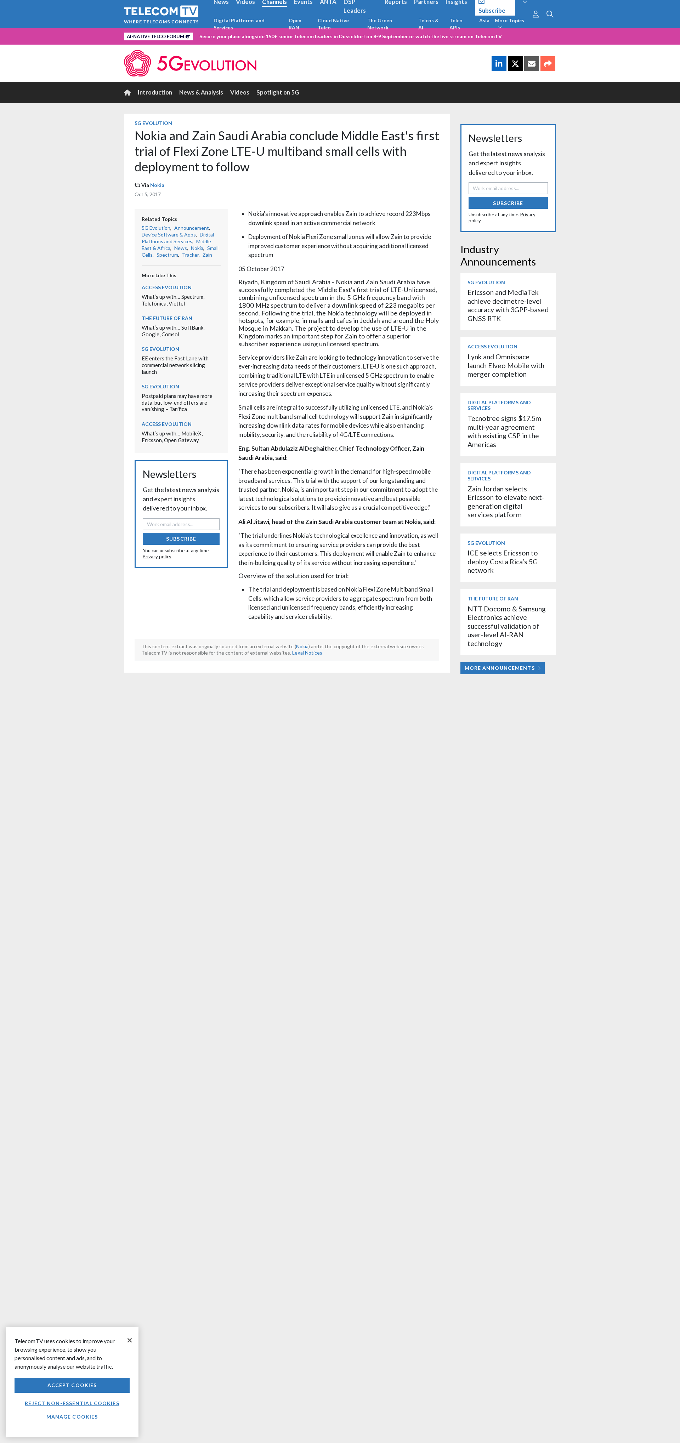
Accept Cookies (72, 1385)
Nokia (157, 185)
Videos (239, 92)
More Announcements (500, 668)
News (180, 248)
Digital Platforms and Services (239, 23)
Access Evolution (167, 287)
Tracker (190, 255)
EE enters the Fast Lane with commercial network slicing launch (175, 365)
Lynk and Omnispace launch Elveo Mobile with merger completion (506, 365)
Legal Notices (307, 653)
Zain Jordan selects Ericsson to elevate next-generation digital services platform (506, 502)
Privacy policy (157, 556)
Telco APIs (456, 23)
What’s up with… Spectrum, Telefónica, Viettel (173, 300)
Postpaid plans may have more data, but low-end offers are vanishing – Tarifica (177, 402)
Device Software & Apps (169, 235)
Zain (207, 255)
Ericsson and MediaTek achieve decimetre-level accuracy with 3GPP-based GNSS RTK (508, 305)
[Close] (129, 1340)
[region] (72, 1382)
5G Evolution (153, 123)
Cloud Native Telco (333, 23)
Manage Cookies (72, 1417)
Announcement (191, 228)
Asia (484, 20)
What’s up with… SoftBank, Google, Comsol (173, 330)
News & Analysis (201, 92)
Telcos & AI (428, 23)
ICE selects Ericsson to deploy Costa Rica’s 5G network (503, 561)
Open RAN (295, 23)
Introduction (155, 92)
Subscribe (181, 539)
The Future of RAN (167, 318)
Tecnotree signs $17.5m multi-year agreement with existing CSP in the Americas (504, 431)
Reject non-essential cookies (72, 1403)
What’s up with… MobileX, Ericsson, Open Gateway (172, 436)
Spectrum (167, 255)
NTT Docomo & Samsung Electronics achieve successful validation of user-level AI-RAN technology (507, 626)
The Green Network (379, 23)
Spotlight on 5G (277, 92)
